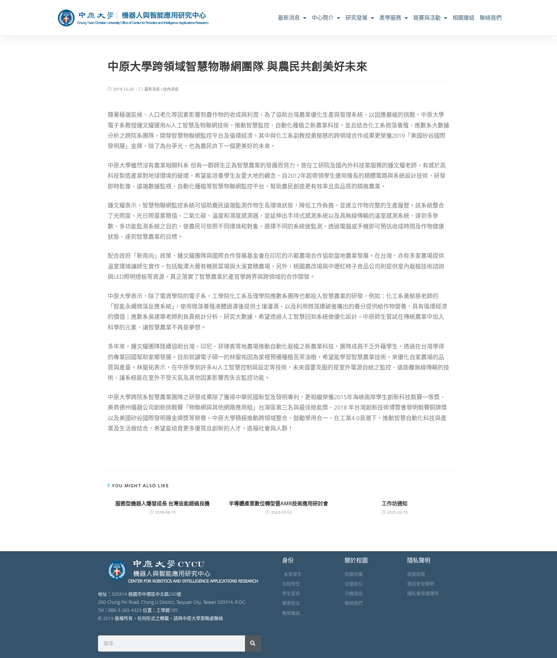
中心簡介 (323, 17)
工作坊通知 (394, 503)
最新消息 (289, 17)
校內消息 (171, 89)
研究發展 (356, 17)
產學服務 (390, 17)
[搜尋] (253, 643)
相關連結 (463, 17)
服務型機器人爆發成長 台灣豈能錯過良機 (162, 503)
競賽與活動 (427, 17)
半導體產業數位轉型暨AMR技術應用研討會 (278, 503)
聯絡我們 (491, 17)
